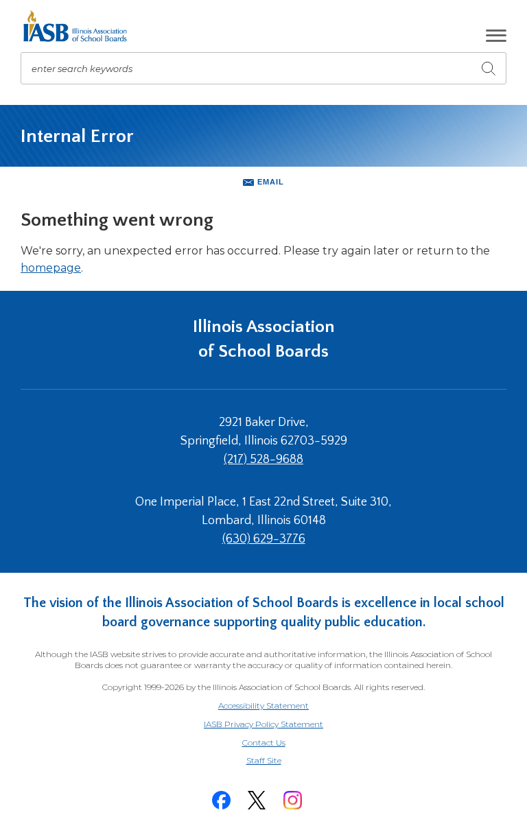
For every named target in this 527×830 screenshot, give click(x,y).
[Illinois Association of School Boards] (80, 26)
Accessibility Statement (263, 705)
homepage (51, 267)
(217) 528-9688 (263, 459)
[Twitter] (257, 800)
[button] (496, 35)
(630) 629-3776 (263, 539)
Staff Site (280, 761)
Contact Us (263, 742)
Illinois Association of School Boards (264, 339)
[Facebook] (221, 800)
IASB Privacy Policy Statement (263, 724)
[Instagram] (292, 800)
